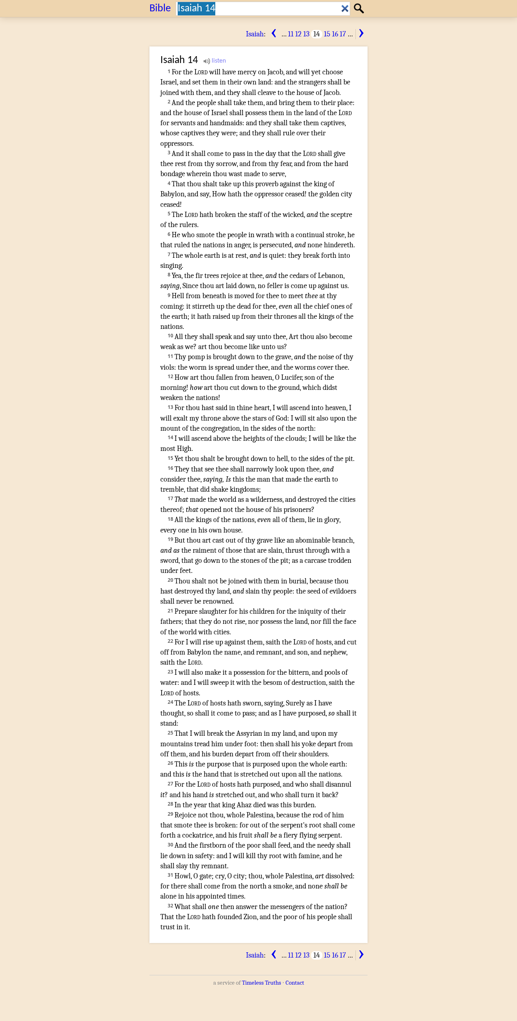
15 (327, 34)
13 (306, 34)
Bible (160, 8)
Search (360, 8)
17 (343, 34)
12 (298, 34)
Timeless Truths (261, 982)
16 (335, 34)
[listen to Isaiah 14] (215, 61)
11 (291, 34)
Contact (295, 982)
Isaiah (255, 34)
